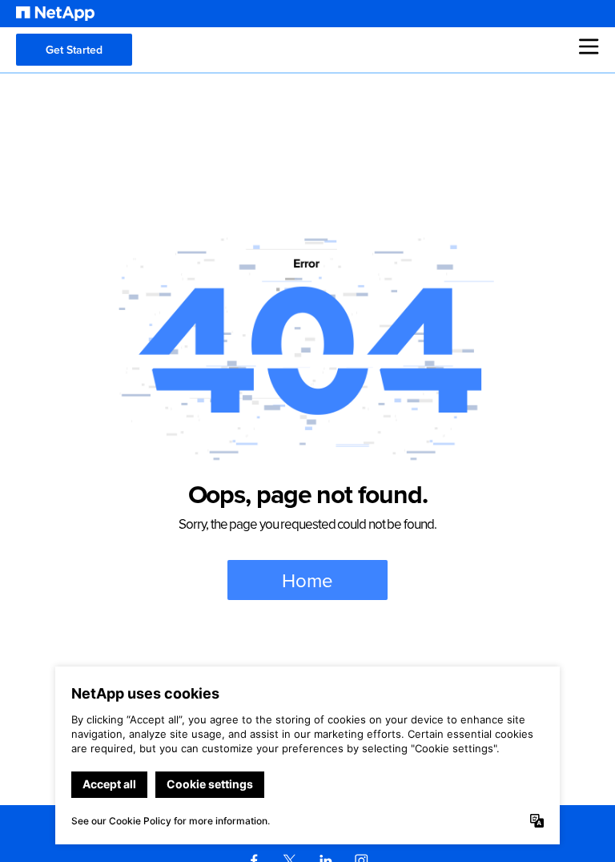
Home (307, 580)
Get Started (74, 50)
